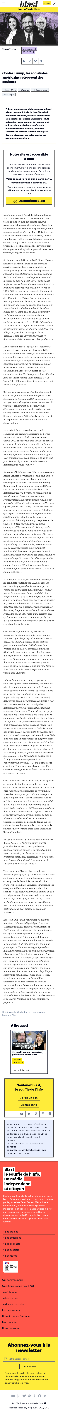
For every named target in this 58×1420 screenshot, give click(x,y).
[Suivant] (44, 1052)
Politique (9, 94)
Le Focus (17, 1059)
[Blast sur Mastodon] (29, 1396)
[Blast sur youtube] (21, 1114)
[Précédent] (14, 1052)
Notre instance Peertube (16, 1316)
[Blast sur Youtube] (13, 1396)
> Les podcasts (11, 1243)
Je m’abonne (9, 1291)
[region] (29, 1052)
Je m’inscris (30, 1366)
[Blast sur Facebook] (39, 1396)
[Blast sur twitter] (29, 1114)
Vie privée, (33, 1407)
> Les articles (10, 1231)
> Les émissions (12, 1237)
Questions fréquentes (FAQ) (18, 1285)
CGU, (42, 1407)
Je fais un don (10, 1297)
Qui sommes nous (12, 1279)
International (40, 90)
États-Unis (10, 90)
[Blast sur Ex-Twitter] (45, 1396)
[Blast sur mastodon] (36, 1114)
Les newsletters (11, 1310)
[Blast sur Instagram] (34, 1396)
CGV (47, 1407)
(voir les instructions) (19, 1153)
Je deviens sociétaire (14, 1303)
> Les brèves (10, 1255)
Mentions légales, (18, 1407)
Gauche (24, 90)
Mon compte (9, 1322)
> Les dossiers (11, 1249)
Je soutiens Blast (32, 201)
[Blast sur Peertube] (18, 1396)
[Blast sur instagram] (43, 1114)
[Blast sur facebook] (50, 1114)
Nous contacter (11, 1328)
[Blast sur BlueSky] (24, 1396)
